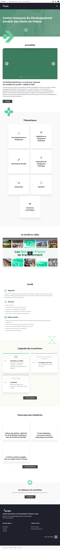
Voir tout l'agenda (30, 397)
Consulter (8, 102)
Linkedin (5, 529)
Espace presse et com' (36, 529)
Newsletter (5, 527)
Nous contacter (35, 527)
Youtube (5, 531)
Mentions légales (13, 547)
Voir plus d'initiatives (30, 466)
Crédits (19, 547)
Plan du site (5, 547)
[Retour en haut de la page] (55, 537)
